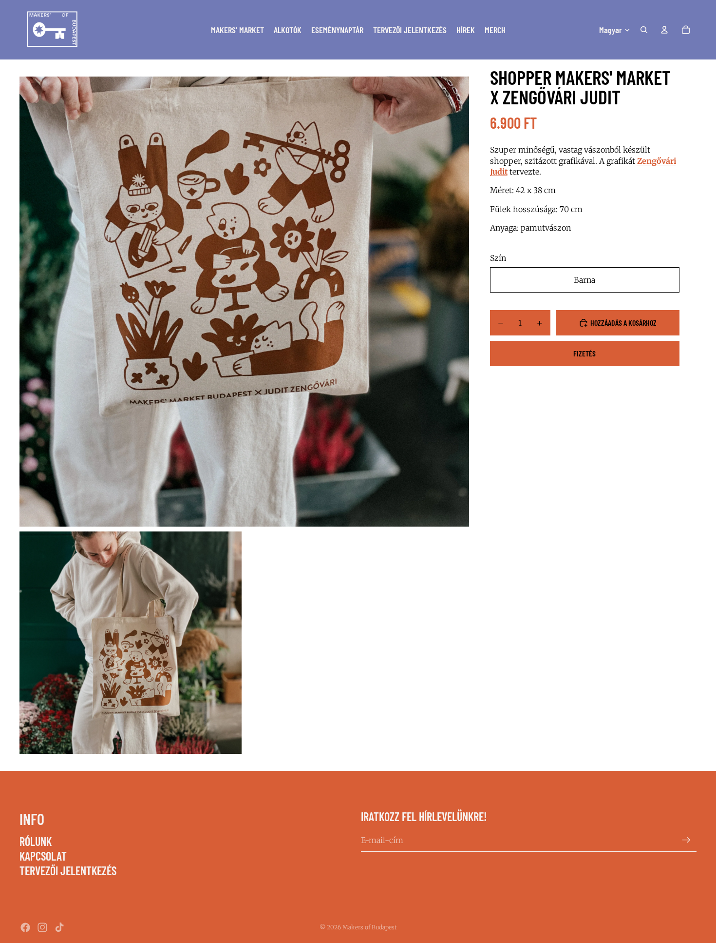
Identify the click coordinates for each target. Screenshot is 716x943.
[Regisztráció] (686, 840)
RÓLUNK (35, 841)
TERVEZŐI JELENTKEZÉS (67, 871)
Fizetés (584, 353)
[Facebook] (25, 927)
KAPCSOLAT (43, 856)
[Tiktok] (59, 927)
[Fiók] (664, 29)
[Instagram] (42, 927)
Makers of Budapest (369, 927)
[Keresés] (644, 29)
